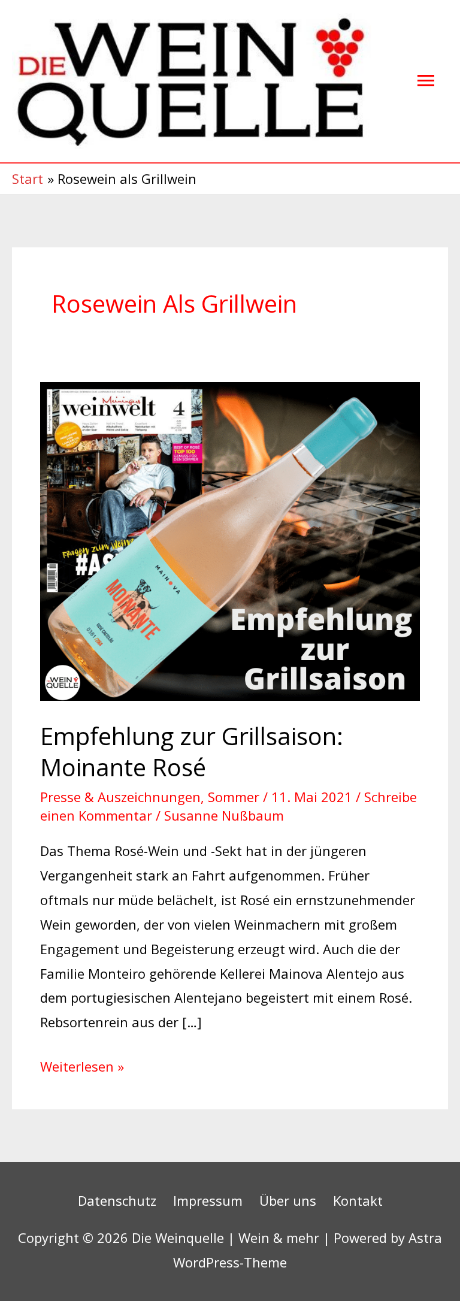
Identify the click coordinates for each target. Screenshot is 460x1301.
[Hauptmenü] (426, 81)
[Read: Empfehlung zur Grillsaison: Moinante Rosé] (230, 540)
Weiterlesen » (82, 1064)
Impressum (208, 1200)
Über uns (287, 1200)
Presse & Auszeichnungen (120, 797)
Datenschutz (117, 1200)
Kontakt (358, 1200)
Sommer (233, 797)
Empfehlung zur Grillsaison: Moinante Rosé (191, 751)
